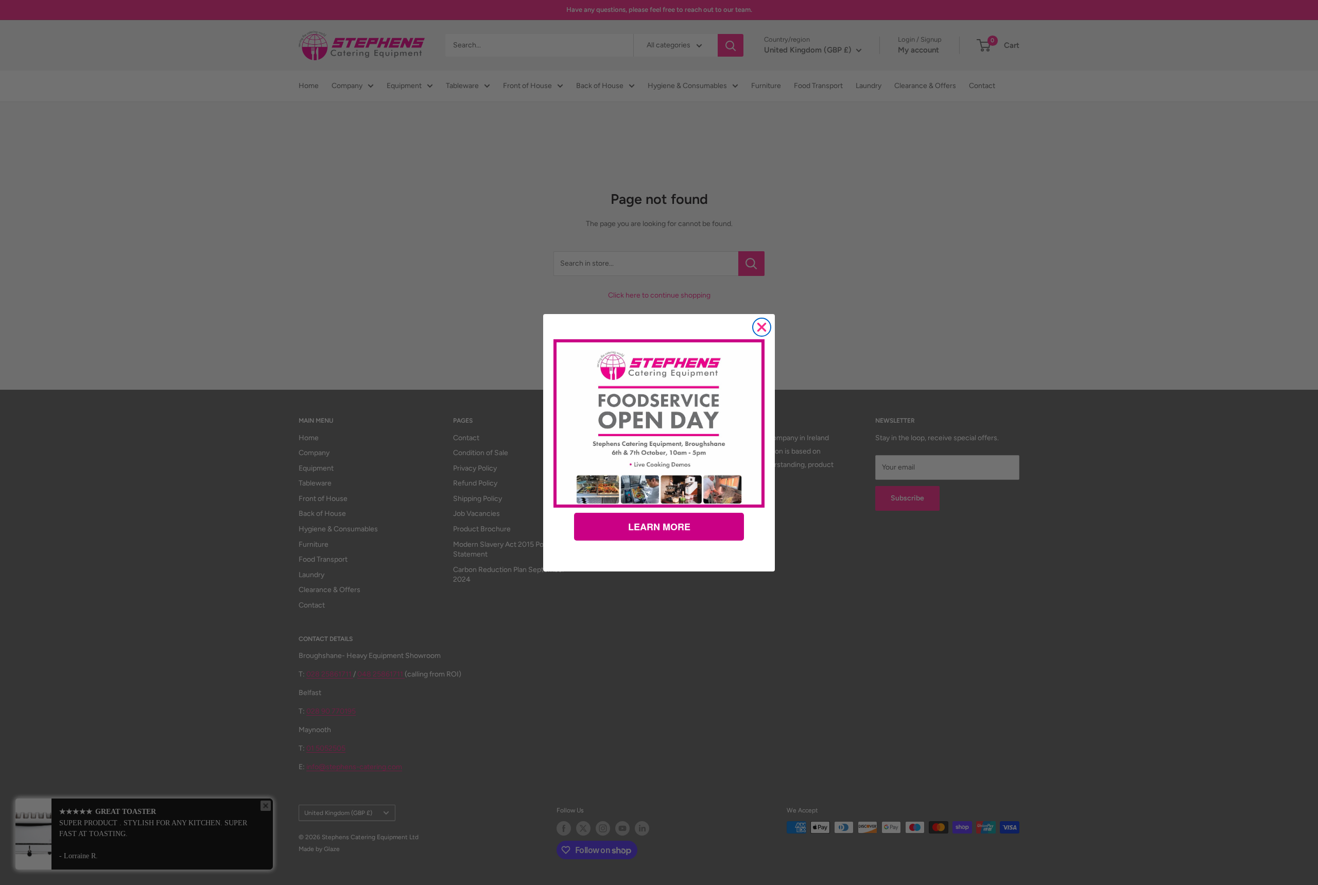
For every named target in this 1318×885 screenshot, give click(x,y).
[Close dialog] (762, 327)
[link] (659, 423)
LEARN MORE (659, 526)
